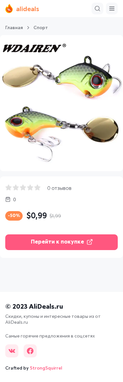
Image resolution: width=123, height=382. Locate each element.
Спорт (40, 28)
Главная (14, 28)
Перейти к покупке (57, 242)
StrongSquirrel (46, 368)
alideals (27, 9)
